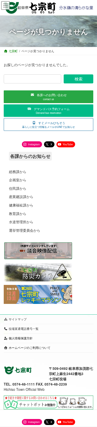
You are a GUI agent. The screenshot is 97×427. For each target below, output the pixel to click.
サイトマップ (18, 319)
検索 (79, 79)
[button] (48, 96)
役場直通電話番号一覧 (24, 328)
